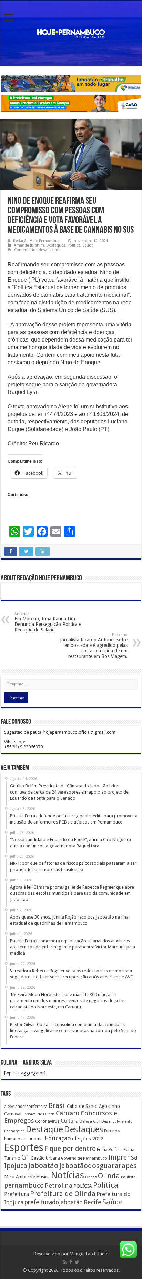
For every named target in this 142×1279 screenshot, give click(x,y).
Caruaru (68, 1113)
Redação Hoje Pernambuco (37, 241)
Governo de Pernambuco (84, 1158)
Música (43, 1177)
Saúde (87, 245)
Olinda (109, 1176)
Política (74, 245)
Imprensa (123, 1157)
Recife (92, 1202)
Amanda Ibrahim (29, 245)
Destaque (44, 1129)
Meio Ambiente (19, 1177)
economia (34, 1138)
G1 (25, 1157)
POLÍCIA (82, 1186)
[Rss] (64, 1262)
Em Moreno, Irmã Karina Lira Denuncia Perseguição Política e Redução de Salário (47, 621)
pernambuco (24, 1185)
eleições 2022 (87, 1138)
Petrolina (58, 1185)
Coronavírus (47, 1121)
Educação (58, 1138)
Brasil (57, 1106)
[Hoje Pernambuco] (71, 32)
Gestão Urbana (45, 1158)
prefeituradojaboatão (53, 1202)
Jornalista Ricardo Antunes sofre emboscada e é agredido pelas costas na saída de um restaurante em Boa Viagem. (94, 645)
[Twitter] (77, 1262)
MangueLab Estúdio (89, 1253)
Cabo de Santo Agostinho (93, 1106)
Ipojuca (15, 1166)
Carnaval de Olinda (38, 1114)
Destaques (55, 245)
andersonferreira (31, 1106)
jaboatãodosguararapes (98, 1166)
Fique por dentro (70, 1149)
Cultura (70, 1121)
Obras (91, 1177)
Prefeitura (16, 1194)
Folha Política (110, 1149)
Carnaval (12, 1113)
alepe (9, 1106)
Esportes (23, 1147)
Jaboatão (43, 1165)
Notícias (67, 1175)
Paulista (128, 1177)
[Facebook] (71, 1262)
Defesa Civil (90, 1121)
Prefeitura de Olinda (62, 1193)
